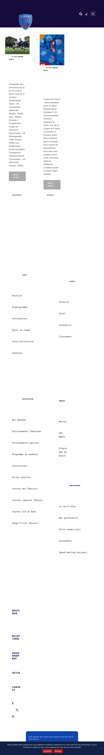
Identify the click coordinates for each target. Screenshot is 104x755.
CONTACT (16, 688)
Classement (65, 336)
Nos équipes (19, 420)
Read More (16, 176)
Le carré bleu (67, 506)
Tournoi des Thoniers (24, 488)
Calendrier (65, 325)
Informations (19, 318)
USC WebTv (62, 435)
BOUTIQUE (16, 612)
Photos (63, 421)
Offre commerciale (70, 529)
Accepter (47, 751)
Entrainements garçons (25, 443)
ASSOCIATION (16, 195)
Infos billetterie (23, 341)
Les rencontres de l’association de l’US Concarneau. (17, 71)
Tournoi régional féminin (27, 500)
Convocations (19, 466)
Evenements (65, 541)
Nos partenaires (68, 518)
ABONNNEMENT (15, 656)
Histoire (17, 295)
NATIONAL (50, 195)
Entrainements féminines (26, 431)
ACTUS (16, 672)
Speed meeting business (73, 552)
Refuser (58, 751)
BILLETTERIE (16, 637)
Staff (62, 313)
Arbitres (17, 353)
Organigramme (19, 307)
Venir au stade (21, 330)
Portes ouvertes (21, 477)
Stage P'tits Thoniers (25, 523)
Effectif (64, 302)
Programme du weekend (24, 454)
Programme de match (63, 452)
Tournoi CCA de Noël (24, 511)
